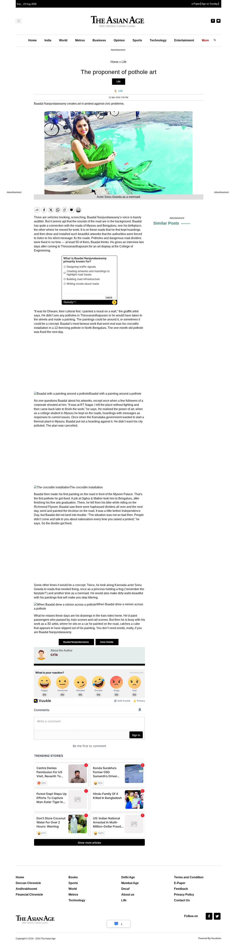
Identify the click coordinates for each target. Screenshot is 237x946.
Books (73, 877)
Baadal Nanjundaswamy (76, 642)
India (47, 40)
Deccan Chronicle (28, 883)
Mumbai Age (130, 883)
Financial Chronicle (29, 894)
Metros (80, 40)
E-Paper (179, 883)
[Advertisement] (89, 363)
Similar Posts (166, 223)
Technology (158, 40)
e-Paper (196, 3)
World (63, 40)
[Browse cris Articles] (41, 654)
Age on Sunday (209, 3)
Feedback (181, 888)
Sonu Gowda (107, 642)
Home (32, 40)
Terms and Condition (188, 877)
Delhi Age (128, 877)
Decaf (125, 888)
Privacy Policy (184, 894)
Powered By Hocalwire (209, 938)
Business (99, 40)
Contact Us (182, 900)
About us (127, 894)
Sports (137, 40)
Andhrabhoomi (26, 888)
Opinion (119, 40)
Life (119, 81)
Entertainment (184, 40)
